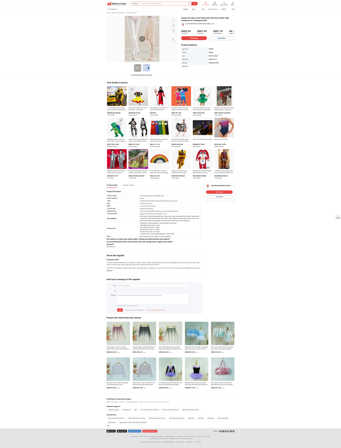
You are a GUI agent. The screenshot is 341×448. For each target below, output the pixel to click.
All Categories (113, 9)
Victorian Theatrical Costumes (170, 410)
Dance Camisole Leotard (221, 139)
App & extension (212, 9)
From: (114, 286)
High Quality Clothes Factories (157, 418)
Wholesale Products (170, 436)
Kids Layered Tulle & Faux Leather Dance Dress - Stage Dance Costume (137, 109)
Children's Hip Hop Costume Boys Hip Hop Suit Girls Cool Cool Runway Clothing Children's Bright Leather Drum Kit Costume (116, 172)
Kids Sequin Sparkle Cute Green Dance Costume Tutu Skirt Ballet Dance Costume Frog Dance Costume (201, 109)
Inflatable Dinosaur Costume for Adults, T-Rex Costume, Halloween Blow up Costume (116, 140)
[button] (189, 3)
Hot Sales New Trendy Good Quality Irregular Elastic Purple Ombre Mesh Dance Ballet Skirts (118, 349)
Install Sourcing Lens (151, 431)
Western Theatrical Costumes (190, 410)
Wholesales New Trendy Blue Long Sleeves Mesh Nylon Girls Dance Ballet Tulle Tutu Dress (196, 349)
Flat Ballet (201, 418)
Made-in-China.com (163, 438)
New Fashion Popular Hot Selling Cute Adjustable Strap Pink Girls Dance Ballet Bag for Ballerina (222, 384)
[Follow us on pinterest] (231, 431)
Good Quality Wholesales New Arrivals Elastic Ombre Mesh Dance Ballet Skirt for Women (170, 349)
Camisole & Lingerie (113, 410)
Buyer (193, 9)
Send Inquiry (194, 38)
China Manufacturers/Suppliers (156, 436)
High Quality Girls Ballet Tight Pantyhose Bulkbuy (132, 422)
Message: (113, 295)
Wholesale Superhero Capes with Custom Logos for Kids (159, 140)
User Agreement (180, 442)
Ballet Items (191, 418)
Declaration (189, 442)
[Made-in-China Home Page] (116, 4)
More (108, 426)
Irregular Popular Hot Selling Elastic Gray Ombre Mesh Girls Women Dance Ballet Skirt (144, 349)
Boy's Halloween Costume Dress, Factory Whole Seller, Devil (159, 108)
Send (120, 310)
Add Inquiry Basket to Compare (142, 75)
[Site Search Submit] (194, 3)
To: (115, 290)
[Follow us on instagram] (226, 431)
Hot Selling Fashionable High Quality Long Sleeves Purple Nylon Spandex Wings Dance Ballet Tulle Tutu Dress (170, 384)
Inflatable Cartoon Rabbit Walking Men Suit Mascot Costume (202, 171)
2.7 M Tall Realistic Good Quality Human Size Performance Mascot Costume (116, 109)
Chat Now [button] (223, 38)
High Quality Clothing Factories (136, 418)
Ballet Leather (112, 422)
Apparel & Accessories (118, 13)
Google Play (122, 431)
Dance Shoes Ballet (223, 418)
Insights (208, 436)
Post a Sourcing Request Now (156, 310)
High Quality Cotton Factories (116, 418)
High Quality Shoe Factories (176, 418)
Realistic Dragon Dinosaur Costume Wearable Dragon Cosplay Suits (224, 108)
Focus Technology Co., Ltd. (158, 442)
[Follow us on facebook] (221, 431)
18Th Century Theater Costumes (149, 410)
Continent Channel (191, 436)
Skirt (135, 410)
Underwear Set (126, 410)
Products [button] (135, 4)
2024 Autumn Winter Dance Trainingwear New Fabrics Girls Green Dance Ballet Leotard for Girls (222, 349)
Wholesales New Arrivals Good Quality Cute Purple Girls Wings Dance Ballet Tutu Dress (196, 384)
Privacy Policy (197, 442)
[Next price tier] (234, 31)
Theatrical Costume (131, 13)
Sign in (232, 5)
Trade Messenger (134, 431)
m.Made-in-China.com (174, 438)
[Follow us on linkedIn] (233, 431)
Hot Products (134, 436)
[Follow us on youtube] (228, 431)
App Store (111, 431)
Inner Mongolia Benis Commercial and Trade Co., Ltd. (199, 23)
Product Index (200, 436)
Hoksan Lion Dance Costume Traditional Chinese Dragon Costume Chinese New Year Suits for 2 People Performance (180, 172)
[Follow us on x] (223, 431)
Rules (233, 9)
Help (202, 9)
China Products (143, 436)
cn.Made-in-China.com (187, 438)
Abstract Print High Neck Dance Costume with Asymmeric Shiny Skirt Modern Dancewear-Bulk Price (181, 140)
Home (108, 13)
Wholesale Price (181, 436)
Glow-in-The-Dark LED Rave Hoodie (202, 139)
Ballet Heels (210, 418)
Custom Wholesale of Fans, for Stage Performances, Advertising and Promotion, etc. (159, 172)
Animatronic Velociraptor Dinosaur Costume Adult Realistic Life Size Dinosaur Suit (138, 172)
